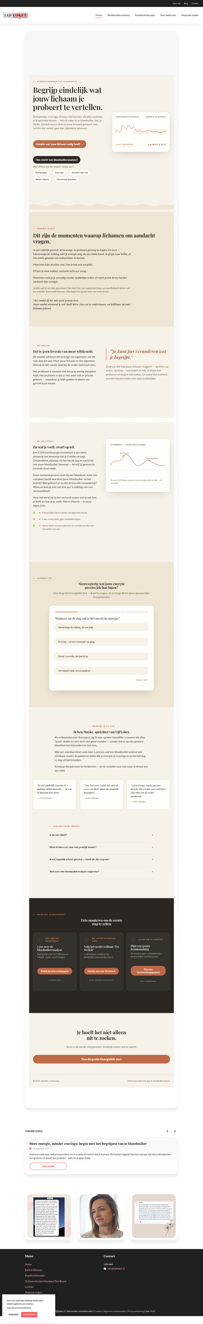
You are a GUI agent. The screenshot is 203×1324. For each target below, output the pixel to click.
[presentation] (167, 1131)
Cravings (59, 172)
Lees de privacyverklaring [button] (19, 1307)
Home (99, 15)
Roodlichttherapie (145, 15)
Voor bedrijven (168, 15)
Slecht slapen (42, 179)
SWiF (152, 1311)
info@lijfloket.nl (116, 1268)
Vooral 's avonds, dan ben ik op (73, 656)
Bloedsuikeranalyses (119, 15)
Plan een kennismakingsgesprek (148, 971)
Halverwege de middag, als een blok (75, 627)
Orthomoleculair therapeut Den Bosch (45, 1281)
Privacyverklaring (135, 1311)
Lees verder (48, 1166)
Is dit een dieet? (101, 835)
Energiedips (41, 172)
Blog (186, 3)
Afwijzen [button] (13, 1314)
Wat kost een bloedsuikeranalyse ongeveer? (101, 871)
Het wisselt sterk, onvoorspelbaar (74, 670)
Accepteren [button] (29, 1314)
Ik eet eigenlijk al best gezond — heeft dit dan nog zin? (101, 859)
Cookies (98, 1311)
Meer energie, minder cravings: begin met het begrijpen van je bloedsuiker (88, 1143)
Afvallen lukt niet (80, 172)
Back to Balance (33, 1269)
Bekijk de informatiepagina (54, 971)
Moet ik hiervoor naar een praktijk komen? (101, 847)
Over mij (176, 3)
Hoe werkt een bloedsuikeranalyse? (57, 159)
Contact (195, 3)
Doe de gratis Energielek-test (101, 1059)
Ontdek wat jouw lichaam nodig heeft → (59, 144)
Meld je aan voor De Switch (101, 971)
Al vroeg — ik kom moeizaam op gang (76, 642)
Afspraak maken (190, 15)
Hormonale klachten (66, 179)
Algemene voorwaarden (114, 1311)
